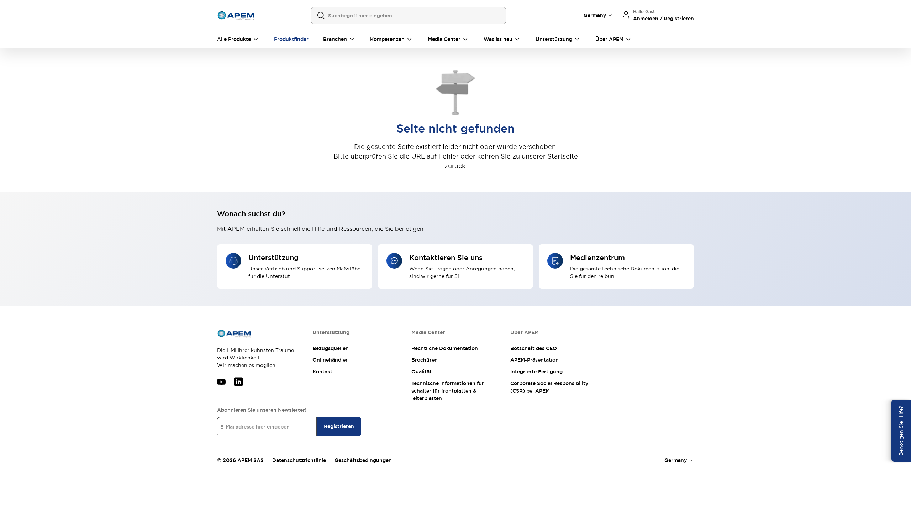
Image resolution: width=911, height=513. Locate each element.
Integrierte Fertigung (536, 371)
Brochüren (424, 360)
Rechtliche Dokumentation (444, 348)
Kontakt (322, 371)
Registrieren (339, 426)
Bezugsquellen (330, 348)
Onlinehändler (330, 360)
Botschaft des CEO (533, 348)
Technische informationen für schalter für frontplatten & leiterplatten (447, 390)
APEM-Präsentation (534, 360)
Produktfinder (291, 39)
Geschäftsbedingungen (363, 460)
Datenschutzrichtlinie (299, 460)
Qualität (421, 371)
